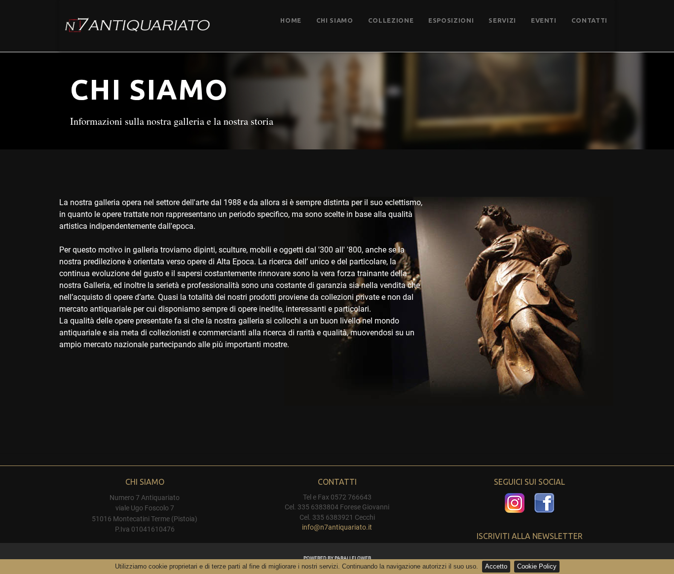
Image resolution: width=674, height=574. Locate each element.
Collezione (391, 20)
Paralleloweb (353, 558)
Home (290, 20)
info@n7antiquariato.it (337, 527)
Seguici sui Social (529, 481)
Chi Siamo (334, 20)
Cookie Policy (537, 566)
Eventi (544, 20)
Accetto (496, 566)
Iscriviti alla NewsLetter (530, 536)
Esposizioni (451, 20)
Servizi (502, 20)
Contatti (589, 20)
